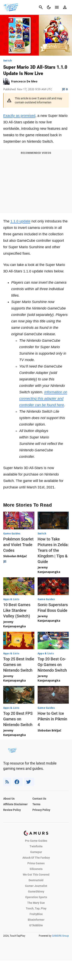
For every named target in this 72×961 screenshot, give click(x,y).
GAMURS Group (60, 935)
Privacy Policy (41, 809)
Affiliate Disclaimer (15, 804)
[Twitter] (29, 782)
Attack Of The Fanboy (36, 857)
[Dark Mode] (49, 7)
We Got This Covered (36, 874)
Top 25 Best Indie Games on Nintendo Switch (18, 665)
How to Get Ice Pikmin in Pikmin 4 (52, 719)
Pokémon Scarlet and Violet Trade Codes (18, 545)
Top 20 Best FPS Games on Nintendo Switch (18, 719)
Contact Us (39, 798)
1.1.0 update (20, 221)
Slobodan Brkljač (15, 556)
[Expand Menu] (57, 7)
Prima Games (36, 863)
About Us (9, 798)
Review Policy (12, 809)
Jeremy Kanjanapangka (49, 569)
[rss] (7, 782)
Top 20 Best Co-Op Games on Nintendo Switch (52, 665)
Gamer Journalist (36, 885)
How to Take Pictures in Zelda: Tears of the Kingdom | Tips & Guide (53, 550)
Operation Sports (36, 897)
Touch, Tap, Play (36, 908)
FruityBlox (36, 914)
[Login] (65, 7)
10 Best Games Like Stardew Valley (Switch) (16, 610)
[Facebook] (18, 782)
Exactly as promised (19, 116)
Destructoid (36, 880)
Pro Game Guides (36, 840)
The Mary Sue (36, 902)
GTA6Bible (36, 925)
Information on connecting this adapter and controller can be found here (43, 398)
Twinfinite (36, 846)
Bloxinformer (36, 919)
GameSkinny (36, 891)
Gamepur (36, 852)
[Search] (41, 7)
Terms (36, 804)
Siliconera (36, 869)
